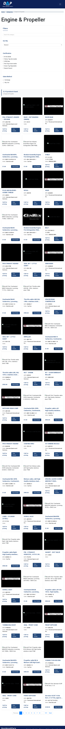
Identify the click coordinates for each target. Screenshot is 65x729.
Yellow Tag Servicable (10, 59)
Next (50, 713)
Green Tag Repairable (10, 66)
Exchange (7, 80)
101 (46, 713)
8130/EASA (7, 56)
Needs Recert (8, 68)
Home (3, 12)
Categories (9, 12)
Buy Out (7, 82)
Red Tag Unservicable (10, 63)
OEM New (7, 61)
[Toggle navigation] (60, 4)
